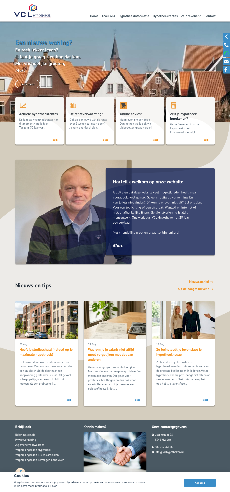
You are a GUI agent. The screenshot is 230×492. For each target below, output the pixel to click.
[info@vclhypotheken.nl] (226, 61)
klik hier (52, 485)
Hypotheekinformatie (133, 16)
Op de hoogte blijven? (193, 289)
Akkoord (200, 482)
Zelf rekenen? (191, 16)
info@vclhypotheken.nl (169, 452)
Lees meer (27, 84)
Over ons (108, 16)
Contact (210, 16)
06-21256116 (164, 447)
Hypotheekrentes (165, 16)
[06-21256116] (226, 45)
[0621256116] (226, 53)
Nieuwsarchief (199, 282)
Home (94, 16)
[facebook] (226, 70)
